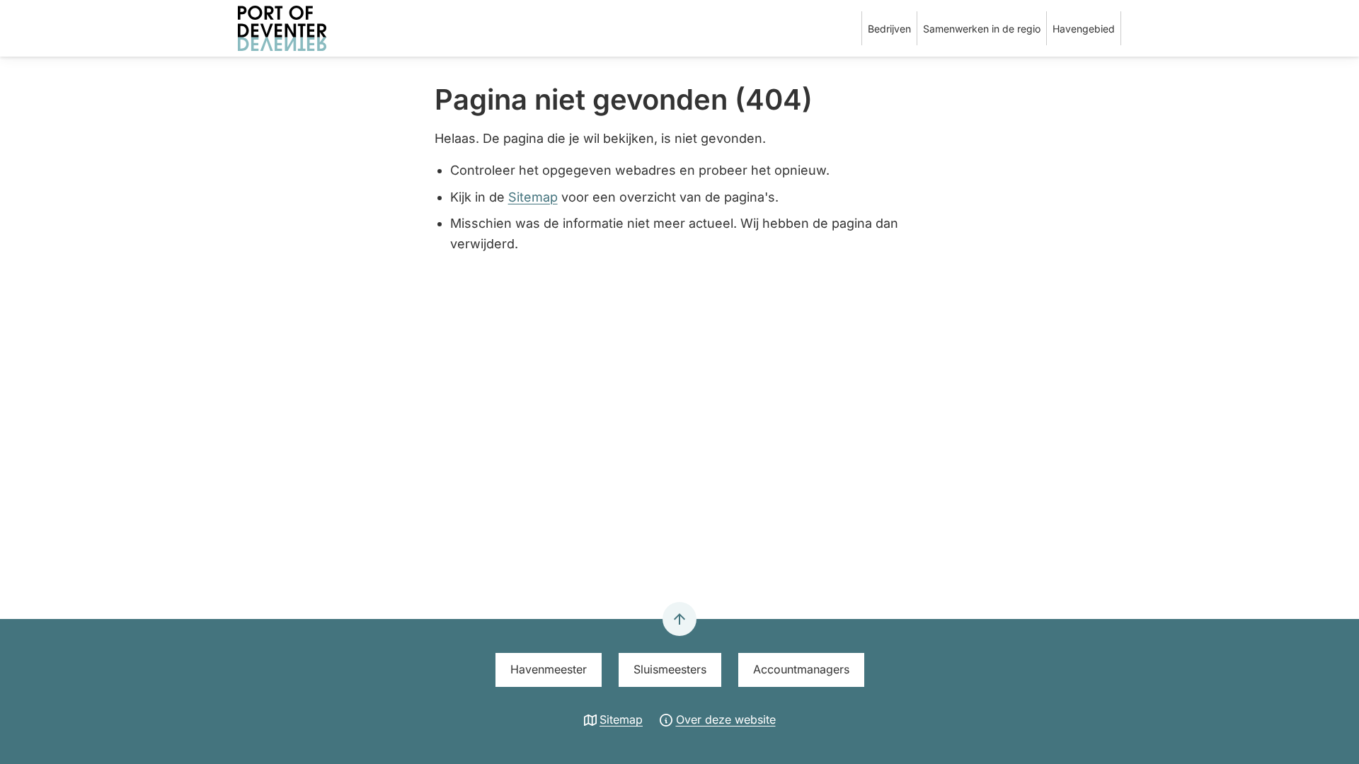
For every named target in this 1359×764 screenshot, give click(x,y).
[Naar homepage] (308, 28)
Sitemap (533, 197)
